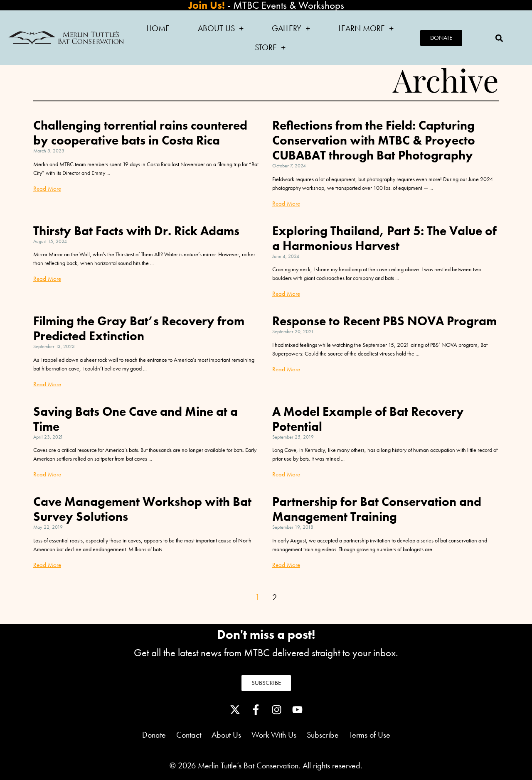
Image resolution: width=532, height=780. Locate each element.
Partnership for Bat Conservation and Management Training (376, 509)
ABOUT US (216, 28)
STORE (266, 47)
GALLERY (286, 28)
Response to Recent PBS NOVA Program (384, 321)
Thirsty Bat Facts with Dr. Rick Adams (136, 231)
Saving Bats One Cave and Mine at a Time (135, 419)
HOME (158, 28)
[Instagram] (276, 709)
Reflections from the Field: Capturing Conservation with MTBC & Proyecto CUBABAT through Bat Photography (373, 140)
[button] (499, 38)
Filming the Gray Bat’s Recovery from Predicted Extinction (138, 328)
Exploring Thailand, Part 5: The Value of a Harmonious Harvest (384, 238)
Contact (188, 734)
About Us (231, 734)
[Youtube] (297, 709)
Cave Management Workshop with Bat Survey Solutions (142, 509)
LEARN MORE (361, 28)
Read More (47, 188)
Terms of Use (369, 734)
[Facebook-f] (255, 709)
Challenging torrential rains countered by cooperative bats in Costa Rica (140, 133)
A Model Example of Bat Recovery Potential (368, 419)
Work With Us (273, 734)
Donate (154, 734)
